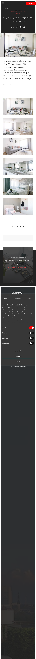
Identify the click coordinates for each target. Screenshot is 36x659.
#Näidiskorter (13, 11)
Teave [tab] (29, 298)
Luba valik (18, 356)
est (22, 3)
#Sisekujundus (22, 11)
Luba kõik (18, 351)
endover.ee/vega (18, 85)
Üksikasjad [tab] (18, 298)
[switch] (31, 333)
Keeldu (18, 361)
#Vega (18, 13)
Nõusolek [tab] (6, 298)
